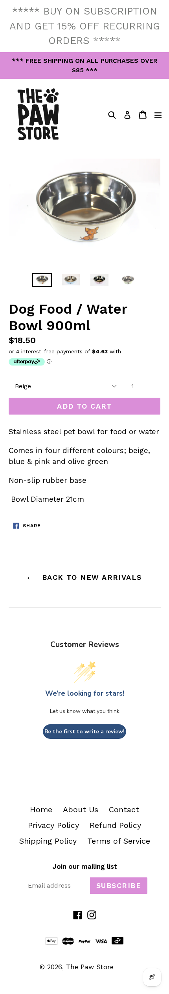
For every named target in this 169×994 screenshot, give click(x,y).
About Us (80, 809)
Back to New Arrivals (90, 577)
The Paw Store (90, 967)
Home (41, 809)
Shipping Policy (48, 841)
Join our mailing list (84, 866)
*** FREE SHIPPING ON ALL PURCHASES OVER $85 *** (84, 65)
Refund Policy (115, 825)
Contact (124, 809)
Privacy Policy (53, 825)
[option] (42, 280)
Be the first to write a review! (84, 731)
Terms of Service (118, 841)
